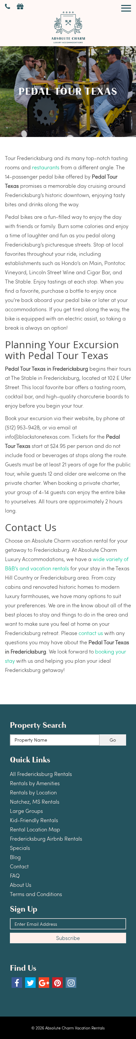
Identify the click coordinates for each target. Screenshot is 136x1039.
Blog (15, 857)
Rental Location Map (35, 829)
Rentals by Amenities (35, 783)
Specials (20, 847)
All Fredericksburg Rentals (41, 773)
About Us (20, 884)
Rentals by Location (33, 792)
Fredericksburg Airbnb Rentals (46, 838)
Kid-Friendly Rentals (34, 820)
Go (113, 740)
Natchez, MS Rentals (34, 801)
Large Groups (26, 810)
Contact (19, 866)
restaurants (45, 167)
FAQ (15, 875)
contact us (91, 632)
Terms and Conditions (36, 893)
